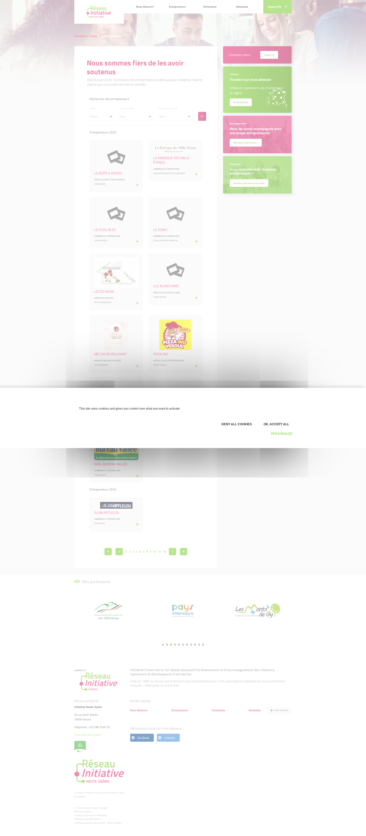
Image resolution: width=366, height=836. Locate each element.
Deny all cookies (236, 424)
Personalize (282, 433)
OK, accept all (276, 424)
